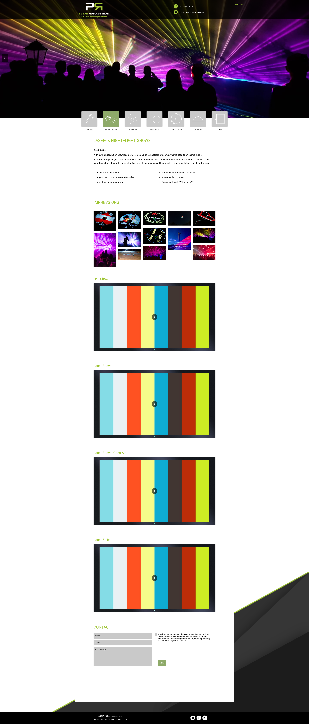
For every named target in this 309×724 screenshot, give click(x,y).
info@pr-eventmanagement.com (192, 12)
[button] (5, 58)
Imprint (96, 719)
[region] (154, 317)
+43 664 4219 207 (187, 6)
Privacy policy (121, 719)
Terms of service (107, 719)
